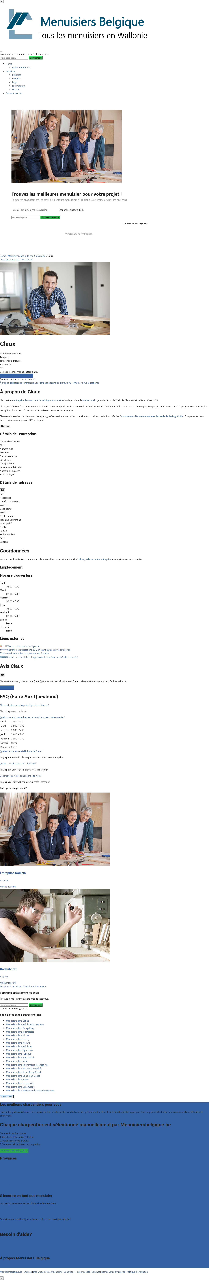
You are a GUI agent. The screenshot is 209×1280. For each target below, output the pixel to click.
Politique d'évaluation (137, 1272)
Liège (2, 1173)
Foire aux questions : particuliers (16, 1243)
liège (14, 82)
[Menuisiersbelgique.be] (78, 47)
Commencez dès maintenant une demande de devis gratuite (152, 416)
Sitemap (28, 1272)
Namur (15, 90)
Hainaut (16, 79)
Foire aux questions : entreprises (16, 1247)
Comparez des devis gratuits (14, 1150)
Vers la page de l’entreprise (78, 234)
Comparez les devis (50, 217)
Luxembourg (18, 86)
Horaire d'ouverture (59, 383)
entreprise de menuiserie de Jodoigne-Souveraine (38, 400)
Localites (10, 71)
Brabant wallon (89, 400)
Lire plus (5, 426)
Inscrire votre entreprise (113, 1272)
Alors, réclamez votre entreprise (95, 560)
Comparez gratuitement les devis (16, 376)
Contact (4, 1250)
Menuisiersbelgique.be (11, 1272)
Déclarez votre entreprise (13, 1225)
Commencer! (35, 1005)
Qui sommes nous (21, 68)
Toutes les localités (9, 1188)
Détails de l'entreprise (23, 383)
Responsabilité (83, 1272)
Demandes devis (14, 93)
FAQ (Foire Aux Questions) (86, 383)
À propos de (6, 383)
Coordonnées (41, 383)
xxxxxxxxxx (5, 498)
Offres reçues (7, 1210)
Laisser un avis (7, 687)
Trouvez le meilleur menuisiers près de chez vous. (24, 54)
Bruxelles (16, 75)
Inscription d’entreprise (11, 1213)
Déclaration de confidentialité (47, 1272)
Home (9, 64)
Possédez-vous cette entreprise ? (16, 260)
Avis (71, 383)
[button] (24, 705)
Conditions (69, 1272)
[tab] (104, 705)
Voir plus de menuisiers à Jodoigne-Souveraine (23, 987)
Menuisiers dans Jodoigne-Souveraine (26, 256)
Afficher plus (6, 1097)
